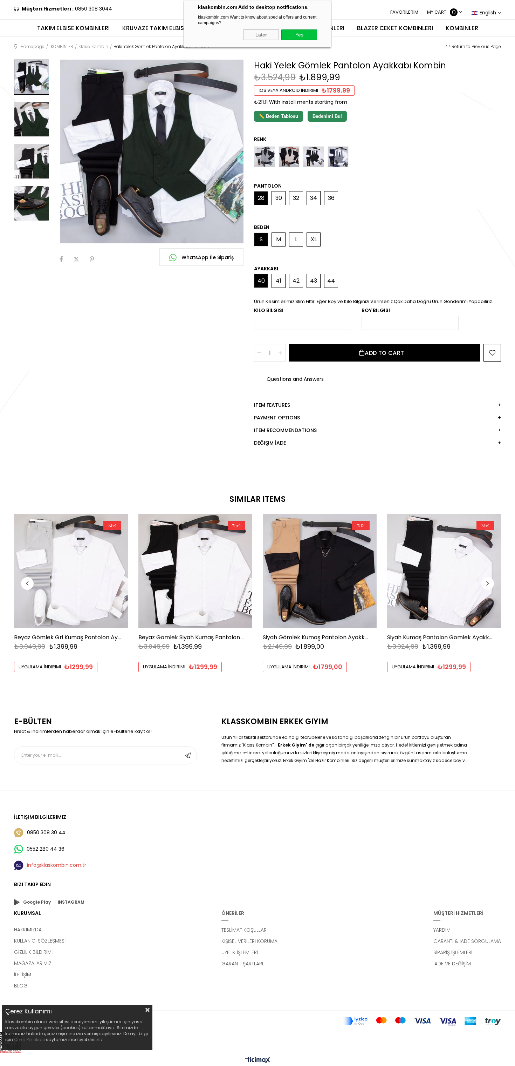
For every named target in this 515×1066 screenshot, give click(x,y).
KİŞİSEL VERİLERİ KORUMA (249, 941)
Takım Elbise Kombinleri (73, 28)
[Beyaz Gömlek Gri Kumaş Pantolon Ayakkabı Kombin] (71, 571)
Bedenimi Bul (327, 116)
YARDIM (442, 929)
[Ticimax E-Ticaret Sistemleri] (257, 1060)
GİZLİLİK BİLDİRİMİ (33, 952)
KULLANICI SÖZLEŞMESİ (40, 940)
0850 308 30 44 (46, 832)
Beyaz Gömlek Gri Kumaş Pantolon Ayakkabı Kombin (67, 637)
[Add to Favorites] (492, 353)
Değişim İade (270, 442)
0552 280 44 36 (45, 848)
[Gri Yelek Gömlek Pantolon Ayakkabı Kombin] (264, 157)
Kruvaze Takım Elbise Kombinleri (172, 28)
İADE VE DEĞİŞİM (452, 963)
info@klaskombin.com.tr (56, 865)
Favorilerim (404, 12)
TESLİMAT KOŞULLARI (244, 929)
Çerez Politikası (29, 1040)
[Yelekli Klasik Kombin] (313, 157)
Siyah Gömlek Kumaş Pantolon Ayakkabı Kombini (316, 637)
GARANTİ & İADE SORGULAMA (467, 941)
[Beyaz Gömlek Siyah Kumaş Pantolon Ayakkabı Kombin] (195, 571)
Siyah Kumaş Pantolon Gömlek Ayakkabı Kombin (440, 637)
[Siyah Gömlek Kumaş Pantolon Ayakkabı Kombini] (320, 571)
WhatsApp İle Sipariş (207, 257)
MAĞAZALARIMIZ (33, 963)
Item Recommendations (285, 430)
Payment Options (277, 417)
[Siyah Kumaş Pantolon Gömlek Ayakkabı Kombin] (444, 571)
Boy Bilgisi (376, 310)
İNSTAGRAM (71, 902)
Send (188, 755)
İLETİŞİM (22, 974)
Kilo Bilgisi (268, 310)
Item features (272, 405)
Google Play (37, 902)
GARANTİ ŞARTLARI (242, 963)
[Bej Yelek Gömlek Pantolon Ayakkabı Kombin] (289, 157)
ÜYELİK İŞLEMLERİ (239, 952)
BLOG (21, 985)
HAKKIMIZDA (28, 929)
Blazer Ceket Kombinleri (395, 28)
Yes (299, 35)
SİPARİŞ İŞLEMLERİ (452, 952)
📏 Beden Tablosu (278, 116)
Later (261, 35)
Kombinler (462, 28)
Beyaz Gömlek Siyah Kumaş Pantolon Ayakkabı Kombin (191, 637)
